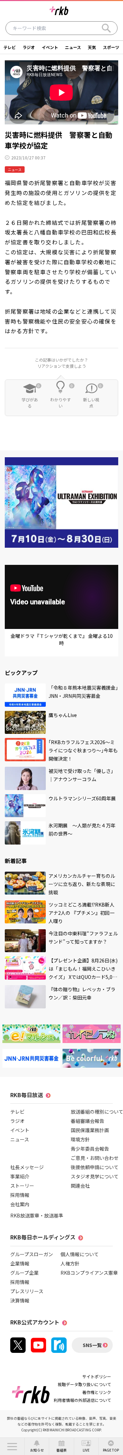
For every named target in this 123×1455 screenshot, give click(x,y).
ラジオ (29, 47)
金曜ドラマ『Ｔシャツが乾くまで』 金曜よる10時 (62, 639)
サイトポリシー (96, 1376)
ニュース (73, 47)
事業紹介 (19, 1176)
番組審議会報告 (87, 1120)
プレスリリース (26, 1291)
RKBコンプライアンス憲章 (89, 1272)
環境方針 (80, 1139)
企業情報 (19, 1263)
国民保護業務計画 (90, 1130)
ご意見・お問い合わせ (95, 1157)
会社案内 (19, 1204)
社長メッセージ (27, 1167)
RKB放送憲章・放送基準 (36, 1215)
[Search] (106, 28)
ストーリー (22, 1185)
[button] (12, 1446)
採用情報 (19, 1194)
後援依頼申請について (95, 1167)
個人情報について (79, 1254)
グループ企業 (24, 1272)
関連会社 (80, 1185)
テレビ (9, 47)
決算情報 (19, 1300)
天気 (92, 47)
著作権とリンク (96, 1392)
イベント (50, 47)
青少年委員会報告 (90, 1148)
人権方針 (70, 1263)
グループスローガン (31, 1254)
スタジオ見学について (95, 1176)
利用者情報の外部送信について (82, 1400)
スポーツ (111, 47)
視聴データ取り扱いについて (84, 1384)
